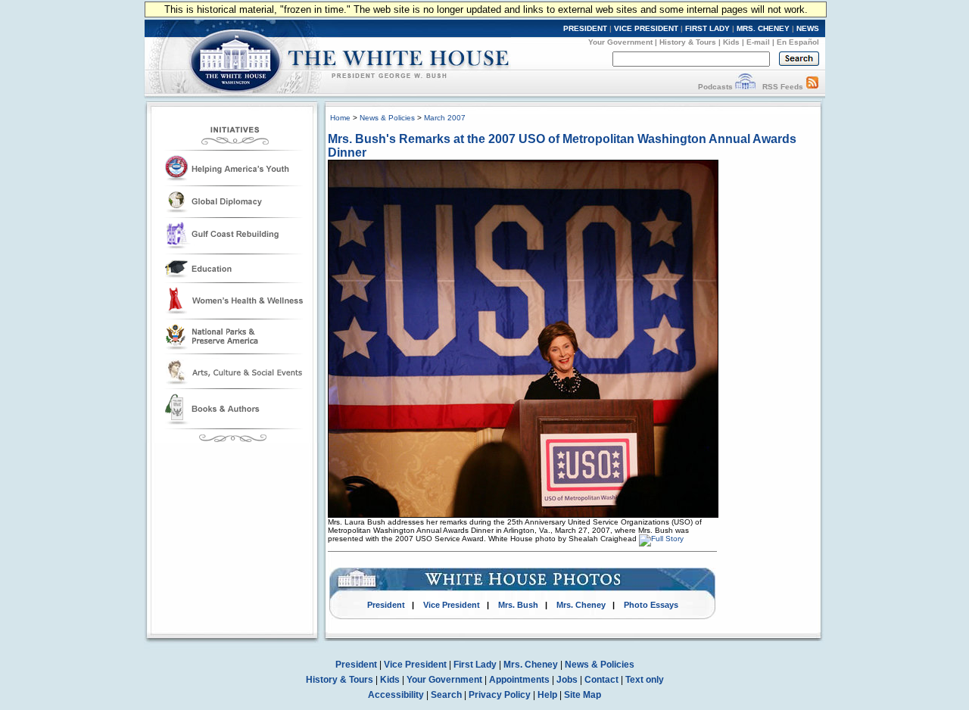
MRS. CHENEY (763, 28)
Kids (731, 42)
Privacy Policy (500, 695)
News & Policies (387, 118)
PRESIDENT (585, 28)
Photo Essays (651, 604)
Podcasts (715, 87)
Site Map (582, 695)
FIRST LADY (707, 28)
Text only (644, 679)
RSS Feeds (782, 87)
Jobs (567, 679)
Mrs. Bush (518, 604)
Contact (601, 679)
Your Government (620, 42)
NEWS (807, 28)
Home (340, 118)
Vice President (451, 604)
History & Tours (687, 42)
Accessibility (396, 695)
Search (446, 695)
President (386, 604)
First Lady (475, 664)
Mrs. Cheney (581, 604)
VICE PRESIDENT (646, 28)
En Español (798, 42)
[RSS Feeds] (812, 87)
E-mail (758, 42)
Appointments (519, 679)
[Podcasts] (745, 87)
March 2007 (445, 118)
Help (547, 695)
